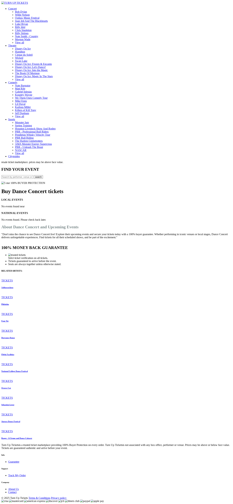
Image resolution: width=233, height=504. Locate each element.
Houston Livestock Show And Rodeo (35, 128)
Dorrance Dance (8, 338)
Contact (12, 492)
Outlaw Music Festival (27, 17)
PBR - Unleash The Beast (29, 147)
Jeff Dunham (22, 113)
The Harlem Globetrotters (29, 140)
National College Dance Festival (14, 371)
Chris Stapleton (23, 30)
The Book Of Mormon (27, 73)
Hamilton (20, 51)
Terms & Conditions (39, 497)
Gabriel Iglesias (23, 91)
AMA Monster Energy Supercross (33, 144)
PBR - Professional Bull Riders (32, 131)
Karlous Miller (23, 107)
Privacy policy (59, 497)
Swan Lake (21, 60)
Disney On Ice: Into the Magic (31, 70)
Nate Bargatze (22, 85)
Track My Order (17, 475)
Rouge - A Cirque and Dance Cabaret (16, 438)
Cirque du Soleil (24, 54)
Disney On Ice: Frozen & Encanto (33, 64)
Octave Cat (6, 388)
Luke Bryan (21, 24)
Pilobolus (5, 304)
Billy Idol (20, 27)
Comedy (12, 82)
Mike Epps (21, 100)
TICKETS (7, 280)
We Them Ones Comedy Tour (31, 97)
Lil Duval (20, 104)
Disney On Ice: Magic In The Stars (34, 76)
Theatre (12, 45)
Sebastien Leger (7, 405)
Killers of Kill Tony (25, 110)
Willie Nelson (22, 14)
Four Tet (5, 321)
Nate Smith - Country (26, 36)
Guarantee (13, 461)
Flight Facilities (7, 354)
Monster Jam (22, 122)
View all (19, 42)
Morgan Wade (22, 39)
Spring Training (23, 125)
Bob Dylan (21, 11)
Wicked (19, 57)
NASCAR (20, 150)
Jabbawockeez (7, 287)
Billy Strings (21, 33)
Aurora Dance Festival (10, 421)
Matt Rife (20, 88)
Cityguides (14, 156)
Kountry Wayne (23, 94)
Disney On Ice (23, 48)
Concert (12, 8)
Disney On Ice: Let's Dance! (30, 67)
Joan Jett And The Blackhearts (31, 20)
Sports (11, 119)
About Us (13, 489)
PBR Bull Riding (24, 137)
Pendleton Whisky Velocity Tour (32, 134)
